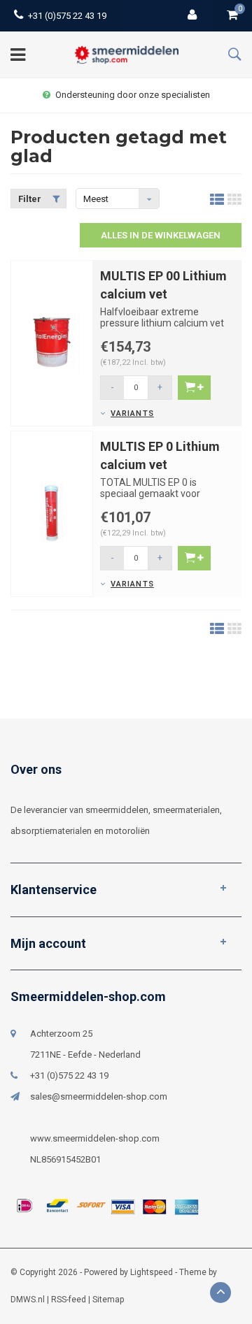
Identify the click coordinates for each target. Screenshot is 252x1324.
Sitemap (108, 1299)
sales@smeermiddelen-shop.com (98, 1096)
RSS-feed (68, 1299)
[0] (232, 15)
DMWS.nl (27, 1299)
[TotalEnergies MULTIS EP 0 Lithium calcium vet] (51, 513)
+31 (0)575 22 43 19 (67, 15)
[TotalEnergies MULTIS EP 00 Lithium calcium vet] (51, 342)
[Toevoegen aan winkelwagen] (194, 387)
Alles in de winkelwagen (160, 235)
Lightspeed (151, 1272)
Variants (132, 413)
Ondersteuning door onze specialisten (132, 94)
